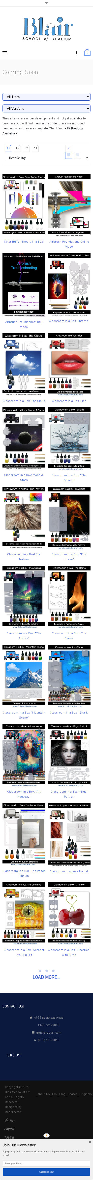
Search (72, 1094)
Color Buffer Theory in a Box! (24, 241)
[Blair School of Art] (47, 28)
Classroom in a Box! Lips (69, 401)
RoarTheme (13, 1112)
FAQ (54, 1094)
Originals (85, 1094)
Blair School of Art (17, 1092)
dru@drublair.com (48, 1032)
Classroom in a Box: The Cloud (24, 401)
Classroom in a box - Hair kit (69, 871)
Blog (62, 1094)
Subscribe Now (46, 1172)
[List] (77, 155)
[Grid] (68, 155)
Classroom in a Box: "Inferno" (69, 321)
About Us (43, 1094)
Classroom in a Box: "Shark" (69, 712)
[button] (46, 1145)
